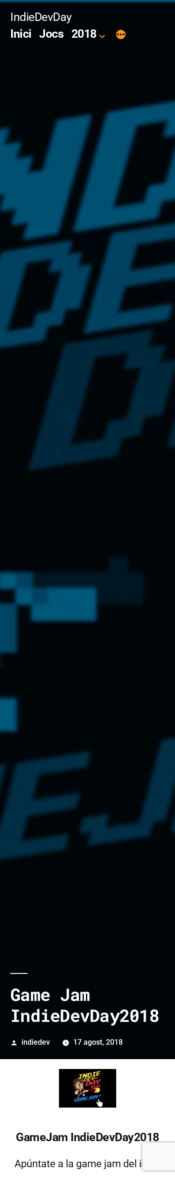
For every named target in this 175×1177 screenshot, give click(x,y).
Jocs (51, 34)
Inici (21, 34)
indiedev (35, 1042)
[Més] (120, 35)
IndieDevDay (41, 17)
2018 (84, 34)
